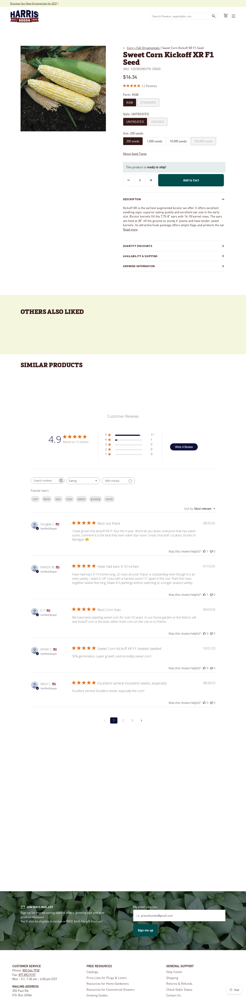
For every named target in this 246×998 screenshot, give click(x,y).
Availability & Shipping (140, 256)
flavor (46, 499)
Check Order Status (179, 989)
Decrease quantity (128, 180)
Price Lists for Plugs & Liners (106, 978)
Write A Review (184, 447)
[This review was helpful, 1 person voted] (204, 551)
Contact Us (173, 995)
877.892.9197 (27, 975)
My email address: (145, 907)
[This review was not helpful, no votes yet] (211, 551)
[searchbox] (44, 481)
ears (58, 499)
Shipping (172, 978)
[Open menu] (233, 16)
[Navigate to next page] (141, 720)
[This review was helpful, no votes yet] (204, 633)
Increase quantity (151, 180)
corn (35, 499)
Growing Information (139, 266)
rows (69, 499)
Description (132, 199)
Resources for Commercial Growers (110, 989)
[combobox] (179, 16)
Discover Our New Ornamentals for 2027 (33, 3)
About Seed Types (135, 154)
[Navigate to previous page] (104, 720)
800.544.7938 (30, 970)
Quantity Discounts (137, 246)
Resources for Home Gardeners (107, 983)
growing (95, 499)
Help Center (174, 972)
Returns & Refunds (179, 983)
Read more (130, 229)
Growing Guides (97, 995)
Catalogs (92, 972)
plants (81, 499)
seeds (109, 499)
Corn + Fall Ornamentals (143, 48)
